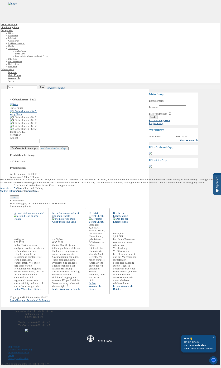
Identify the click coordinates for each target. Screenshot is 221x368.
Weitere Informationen (12, 191)
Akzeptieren (6, 188)
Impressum (31, 191)
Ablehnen (19, 188)
